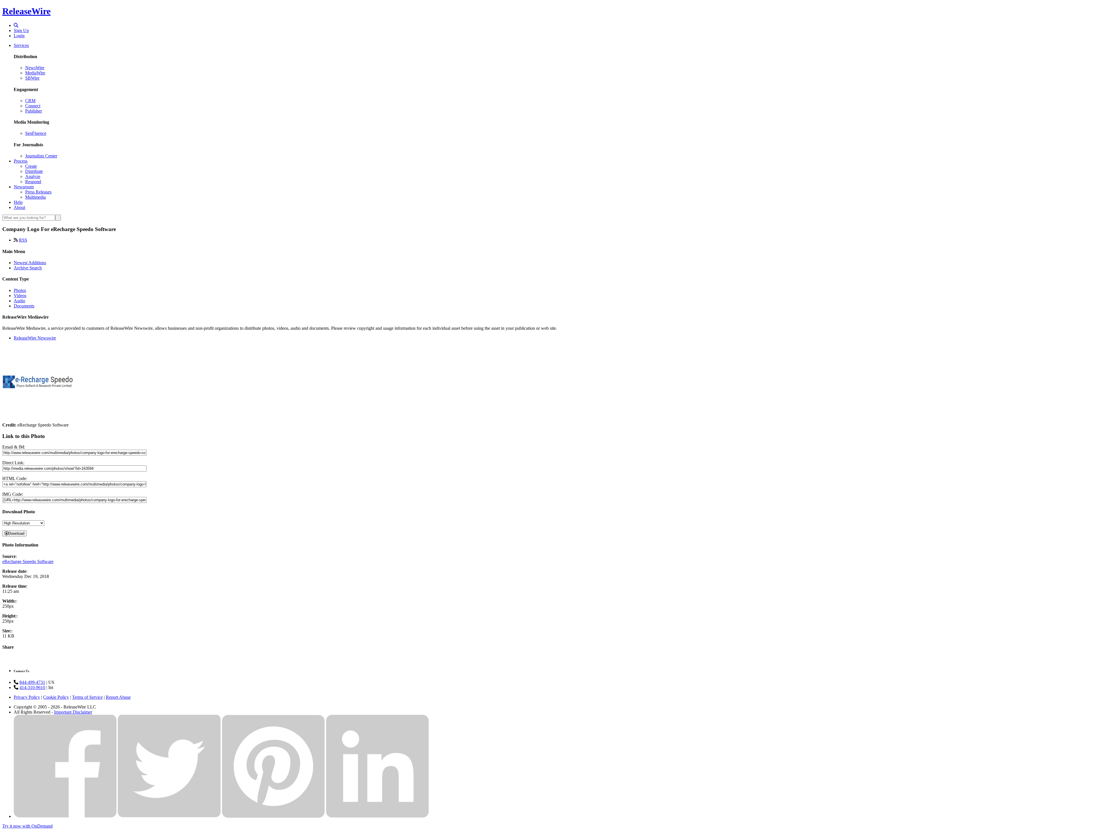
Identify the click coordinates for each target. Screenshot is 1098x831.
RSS (23, 240)
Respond (33, 181)
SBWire (32, 78)
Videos (20, 295)
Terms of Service (87, 697)
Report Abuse (118, 697)
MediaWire (35, 72)
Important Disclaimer (73, 712)
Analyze (32, 176)
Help (18, 202)
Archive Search (28, 267)
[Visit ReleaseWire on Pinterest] (273, 816)
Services (21, 45)
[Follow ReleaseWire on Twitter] (169, 816)
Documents (24, 305)
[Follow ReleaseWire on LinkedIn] (377, 816)
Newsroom (24, 186)
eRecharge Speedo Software (27, 561)
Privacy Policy (27, 697)
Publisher (33, 110)
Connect (32, 105)
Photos (20, 290)
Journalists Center (41, 155)
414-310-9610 (32, 687)
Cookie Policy (56, 697)
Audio (19, 300)
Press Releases (38, 192)
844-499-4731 (32, 682)
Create (31, 166)
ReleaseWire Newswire (35, 337)
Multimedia (35, 197)
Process (20, 161)
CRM (30, 100)
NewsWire (34, 67)
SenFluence (35, 133)
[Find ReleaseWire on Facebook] (65, 816)
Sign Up (21, 30)
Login (19, 35)
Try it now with (27, 826)
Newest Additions (30, 262)
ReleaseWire (26, 11)
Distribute (34, 171)
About (19, 207)
